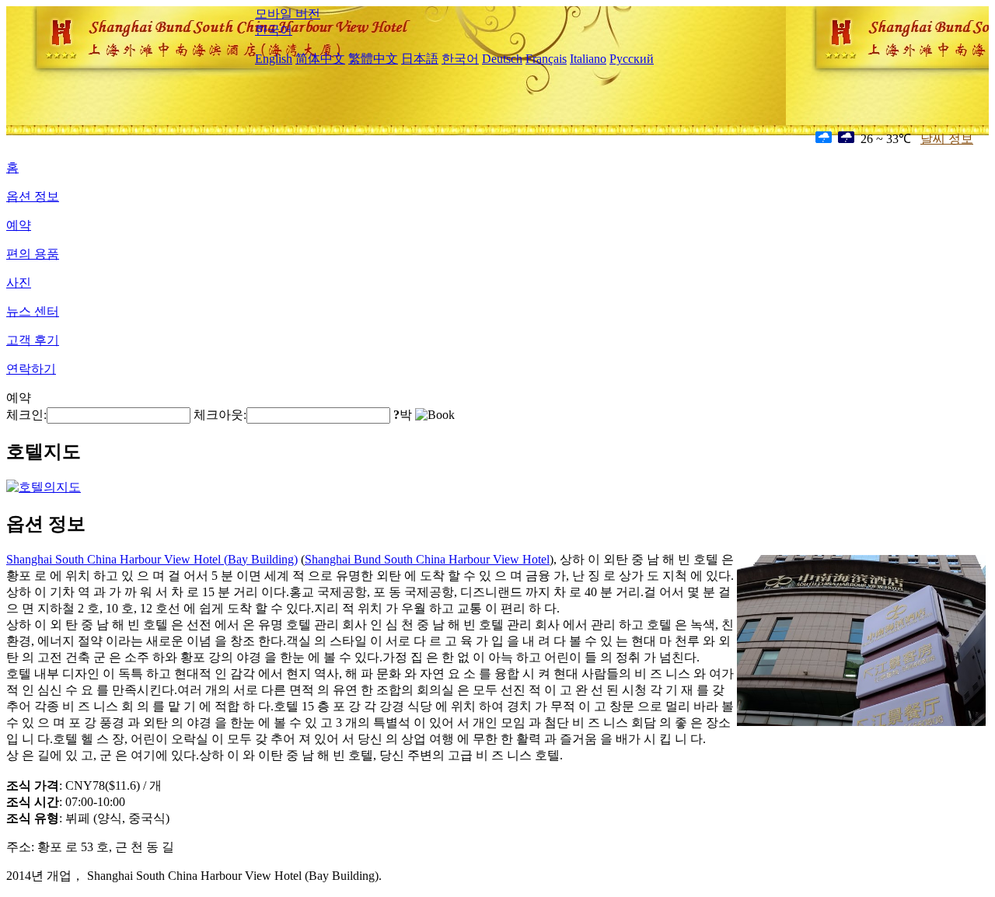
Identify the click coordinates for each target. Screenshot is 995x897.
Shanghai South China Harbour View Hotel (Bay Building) (152, 559)
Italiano (588, 58)
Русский (631, 58)
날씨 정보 (946, 138)
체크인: (26, 414)
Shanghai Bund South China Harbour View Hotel (427, 559)
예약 (18, 225)
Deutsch (502, 58)
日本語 (419, 58)
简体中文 (320, 58)
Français (546, 58)
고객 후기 (32, 340)
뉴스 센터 (32, 311)
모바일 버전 (287, 13)
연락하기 (31, 368)
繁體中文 (373, 58)
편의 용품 (32, 253)
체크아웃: (220, 414)
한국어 (273, 30)
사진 (18, 282)
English (273, 58)
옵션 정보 (32, 196)
